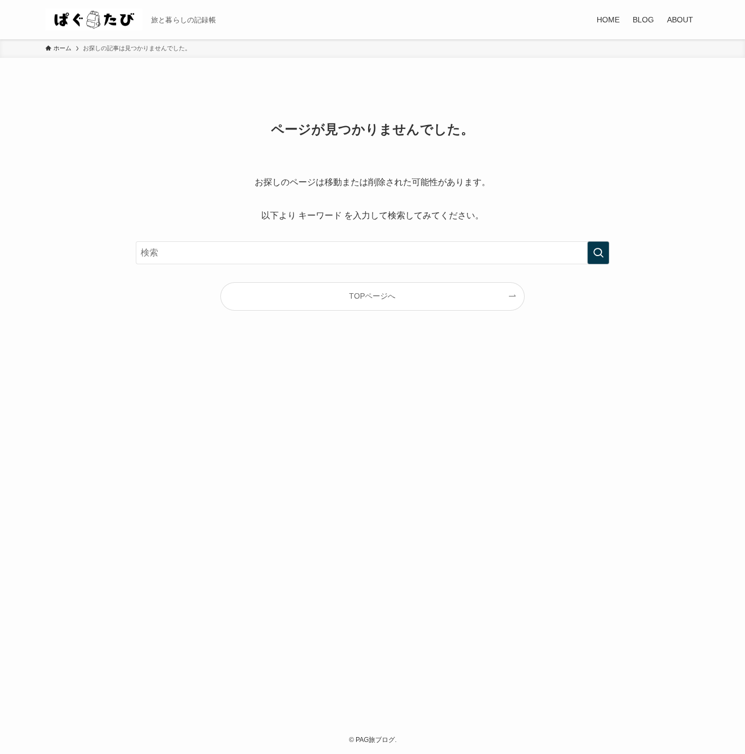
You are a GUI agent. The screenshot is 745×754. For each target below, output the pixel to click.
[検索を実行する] (598, 252)
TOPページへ (372, 296)
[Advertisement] (372, 527)
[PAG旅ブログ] (93, 20)
